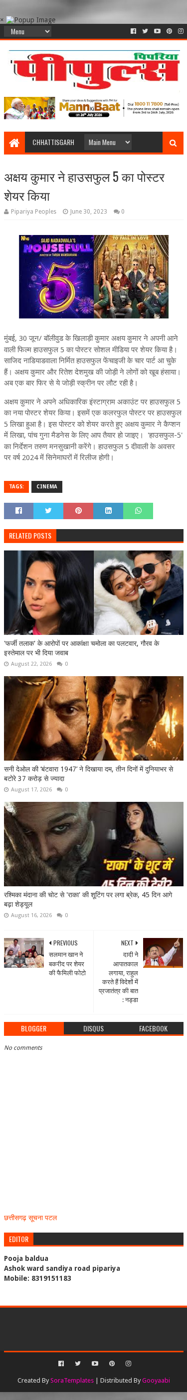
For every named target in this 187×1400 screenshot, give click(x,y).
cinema (46, 486)
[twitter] (145, 31)
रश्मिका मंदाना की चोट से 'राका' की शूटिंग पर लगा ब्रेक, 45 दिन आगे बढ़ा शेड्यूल (88, 900)
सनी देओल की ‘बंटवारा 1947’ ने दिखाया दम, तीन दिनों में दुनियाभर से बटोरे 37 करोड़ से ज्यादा (88, 774)
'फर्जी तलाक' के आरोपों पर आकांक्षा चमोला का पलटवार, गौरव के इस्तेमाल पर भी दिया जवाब (81, 648)
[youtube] (157, 31)
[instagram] (180, 31)
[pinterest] (169, 31)
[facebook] (133, 31)
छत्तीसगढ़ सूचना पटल (30, 1218)
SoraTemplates (72, 1380)
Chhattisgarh (53, 142)
